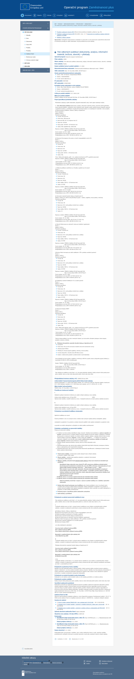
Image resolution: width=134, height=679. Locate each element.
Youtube (88, 663)
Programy (60, 23)
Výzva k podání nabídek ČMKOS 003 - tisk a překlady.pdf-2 (72, 602)
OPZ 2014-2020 (79, 23)
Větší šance (88, 661)
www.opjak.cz (47, 662)
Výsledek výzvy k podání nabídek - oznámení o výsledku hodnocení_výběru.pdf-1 (78, 604)
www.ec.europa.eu (57, 662)
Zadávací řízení (88, 23)
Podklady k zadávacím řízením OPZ (66, 34)
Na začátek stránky (29, 648)
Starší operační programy (69, 23)
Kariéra (25, 664)
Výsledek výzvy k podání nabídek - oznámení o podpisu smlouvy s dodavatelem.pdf (78, 608)
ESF (55, 23)
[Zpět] (56, 52)
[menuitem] (26, 15)
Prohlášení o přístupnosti (107, 661)
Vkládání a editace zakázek (63, 37)
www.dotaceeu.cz (37, 662)
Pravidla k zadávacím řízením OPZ (65, 32)
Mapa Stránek (105, 663)
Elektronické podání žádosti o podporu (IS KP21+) (36, 661)
